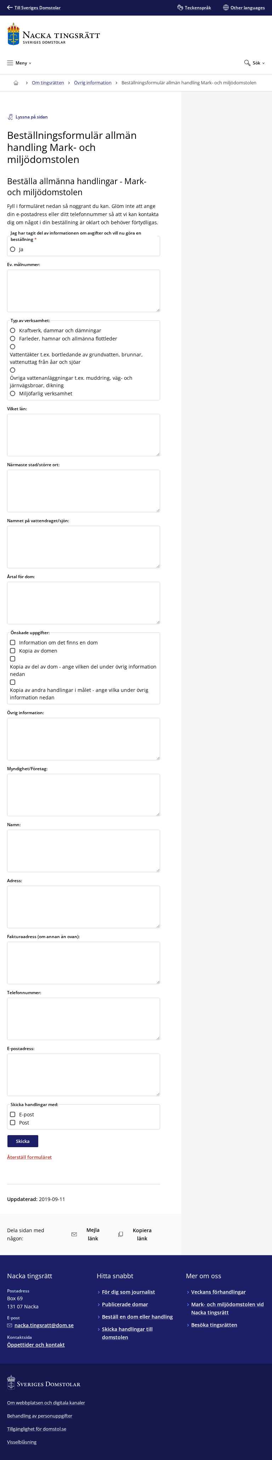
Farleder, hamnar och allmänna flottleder (68, 338)
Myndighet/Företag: (27, 769)
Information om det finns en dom (58, 642)
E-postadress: (20, 1048)
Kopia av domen (38, 650)
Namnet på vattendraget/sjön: (38, 521)
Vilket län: (17, 409)
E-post (26, 1114)
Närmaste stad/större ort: (33, 465)
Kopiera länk (142, 1234)
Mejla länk (93, 1234)
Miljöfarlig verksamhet (45, 393)
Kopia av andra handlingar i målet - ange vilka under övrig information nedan (79, 694)
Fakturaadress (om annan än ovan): (43, 937)
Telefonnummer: (24, 993)
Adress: (14, 881)
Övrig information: (25, 713)
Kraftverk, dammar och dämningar (60, 330)
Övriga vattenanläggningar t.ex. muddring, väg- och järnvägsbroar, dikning (71, 381)
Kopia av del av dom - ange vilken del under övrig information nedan (83, 670)
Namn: (14, 825)
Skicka (23, 1141)
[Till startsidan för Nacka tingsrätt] (53, 33)
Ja (21, 249)
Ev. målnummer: (23, 264)
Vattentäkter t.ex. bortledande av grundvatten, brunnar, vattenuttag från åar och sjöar (76, 358)
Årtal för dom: (21, 577)
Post (24, 1122)
